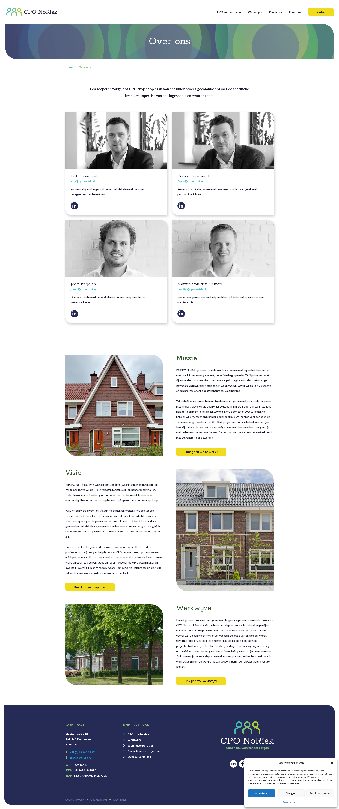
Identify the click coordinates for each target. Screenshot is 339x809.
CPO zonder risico (229, 12)
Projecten (275, 12)
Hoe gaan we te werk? (201, 452)
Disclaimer (119, 799)
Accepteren (261, 793)
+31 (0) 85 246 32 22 (80, 752)
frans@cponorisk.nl (190, 181)
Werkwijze (255, 12)
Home (69, 67)
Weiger (290, 793)
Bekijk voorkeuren (320, 793)
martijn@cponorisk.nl (191, 289)
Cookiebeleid (289, 802)
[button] (332, 763)
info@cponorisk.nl (81, 757)
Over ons (295, 12)
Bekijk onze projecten (90, 587)
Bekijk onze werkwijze (201, 681)
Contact (321, 12)
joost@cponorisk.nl (84, 289)
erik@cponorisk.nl (83, 181)
